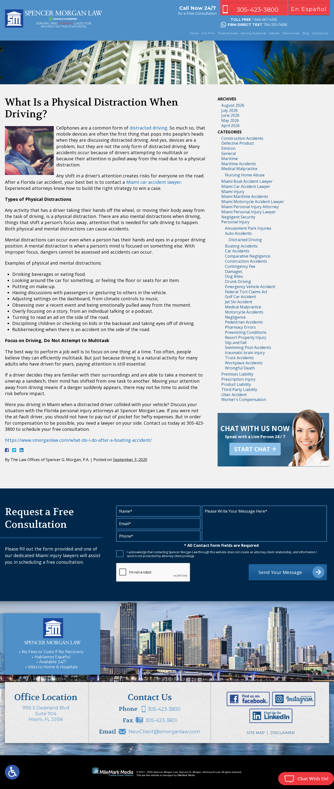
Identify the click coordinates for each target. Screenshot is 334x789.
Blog (305, 33)
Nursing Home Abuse (245, 175)
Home (194, 33)
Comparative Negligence (247, 256)
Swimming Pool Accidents (248, 347)
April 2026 (230, 125)
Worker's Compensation (243, 399)
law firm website (150, 775)
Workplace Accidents (244, 363)
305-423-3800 (257, 9)
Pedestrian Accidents (244, 322)
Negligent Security (238, 217)
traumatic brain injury (245, 352)
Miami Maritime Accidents (244, 196)
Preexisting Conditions (246, 332)
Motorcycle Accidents (244, 312)
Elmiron (228, 148)
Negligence (235, 317)
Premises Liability (237, 374)
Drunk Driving (238, 281)
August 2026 (232, 105)
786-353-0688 (275, 24)
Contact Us (320, 33)
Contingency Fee (240, 266)
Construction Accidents (242, 138)
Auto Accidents (238, 233)
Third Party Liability (239, 389)
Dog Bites (234, 276)
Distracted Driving (245, 239)
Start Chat (252, 449)
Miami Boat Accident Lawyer (247, 181)
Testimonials (291, 33)
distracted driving (148, 128)
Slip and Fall (235, 342)
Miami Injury (232, 191)
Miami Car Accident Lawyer (245, 186)
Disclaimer (282, 732)
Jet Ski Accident (238, 301)
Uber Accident (234, 394)
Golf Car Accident (240, 296)
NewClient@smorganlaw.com (164, 732)
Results (274, 33)
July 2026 (229, 110)
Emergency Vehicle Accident (250, 286)
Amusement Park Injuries (248, 228)
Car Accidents (237, 251)
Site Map (256, 732)
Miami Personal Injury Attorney (250, 206)
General (228, 153)
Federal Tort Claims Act (246, 291)
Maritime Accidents (238, 163)
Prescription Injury (238, 379)
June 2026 (230, 115)
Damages (233, 271)
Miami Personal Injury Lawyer (248, 212)
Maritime (229, 158)
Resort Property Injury (245, 337)
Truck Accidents (239, 357)
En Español (309, 9)
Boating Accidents (241, 246)
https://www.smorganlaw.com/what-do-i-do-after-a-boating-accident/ (78, 440)
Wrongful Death (240, 368)
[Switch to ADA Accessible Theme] (12, 772)
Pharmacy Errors (240, 327)
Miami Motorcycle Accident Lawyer (252, 201)
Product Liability (236, 384)
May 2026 (230, 120)
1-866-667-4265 (264, 19)
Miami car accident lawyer (153, 182)
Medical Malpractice (239, 168)
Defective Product (237, 143)
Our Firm (208, 33)
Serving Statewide (253, 33)
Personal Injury (235, 222)
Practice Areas (228, 33)
